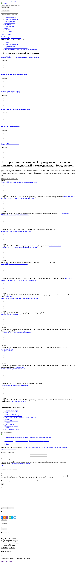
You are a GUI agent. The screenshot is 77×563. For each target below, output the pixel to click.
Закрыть (11, 508)
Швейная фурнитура (11, 411)
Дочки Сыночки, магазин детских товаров (15, 109)
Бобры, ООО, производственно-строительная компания (19, 182)
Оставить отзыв (10, 46)
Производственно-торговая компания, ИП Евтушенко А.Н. (20, 298)
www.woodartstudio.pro (19, 401)
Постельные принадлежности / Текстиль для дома (21, 417)
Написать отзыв (35, 437)
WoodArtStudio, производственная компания (15, 385)
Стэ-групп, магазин (7, 350)
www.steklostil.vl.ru (7, 349)
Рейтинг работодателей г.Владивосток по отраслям (21, 49)
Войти (7, 444)
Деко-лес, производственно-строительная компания (17, 198)
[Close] (1, 473)
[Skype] (12, 517)
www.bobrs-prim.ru (69, 197)
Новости (46, 441)
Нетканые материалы (11, 426)
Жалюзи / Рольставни (11, 421)
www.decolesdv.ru (63, 213)
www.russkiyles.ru (22, 331)
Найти (7, 43)
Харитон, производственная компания (13, 369)
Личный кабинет (45, 437)
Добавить (4, 508)
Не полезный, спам (9, 545)
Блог (41, 441)
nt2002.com (9, 296)
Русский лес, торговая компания (11, 314)
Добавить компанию (11, 44)
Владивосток (5, 7)
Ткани (7, 412)
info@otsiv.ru (30, 447)
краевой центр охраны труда (10, 92)
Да (2, 484)
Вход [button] (2, 9)
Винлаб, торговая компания (10, 126)
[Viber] (7, 517)
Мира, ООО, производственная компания (14, 264)
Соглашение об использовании (21, 463)
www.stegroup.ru (20, 367)
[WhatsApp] (10, 517)
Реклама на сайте (34, 441)
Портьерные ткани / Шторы (13, 416)
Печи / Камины (9, 424)
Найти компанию (10, 437)
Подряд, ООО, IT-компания (10, 144)
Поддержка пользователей (19, 441)
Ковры (7, 419)
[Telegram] (15, 517)
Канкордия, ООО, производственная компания (16, 231)
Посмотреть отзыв (6, 561)
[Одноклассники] (4, 517)
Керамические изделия (12, 429)
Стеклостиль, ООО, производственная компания (16, 332)
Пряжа (7, 427)
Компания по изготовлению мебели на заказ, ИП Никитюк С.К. (21, 247)
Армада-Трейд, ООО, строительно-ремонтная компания (20, 57)
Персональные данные (10, 540)
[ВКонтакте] (2, 517)
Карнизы (7, 422)
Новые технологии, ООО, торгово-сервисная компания (18, 280)
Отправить (5, 547)
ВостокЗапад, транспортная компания (14, 74)
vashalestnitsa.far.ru (55, 246)
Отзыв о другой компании (11, 544)
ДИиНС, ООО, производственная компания (15, 215)
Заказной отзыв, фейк (10, 542)
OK (2, 465)
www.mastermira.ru (70, 278)
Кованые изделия (10, 414)
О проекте (8, 441)
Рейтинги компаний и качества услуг (16, 48)
